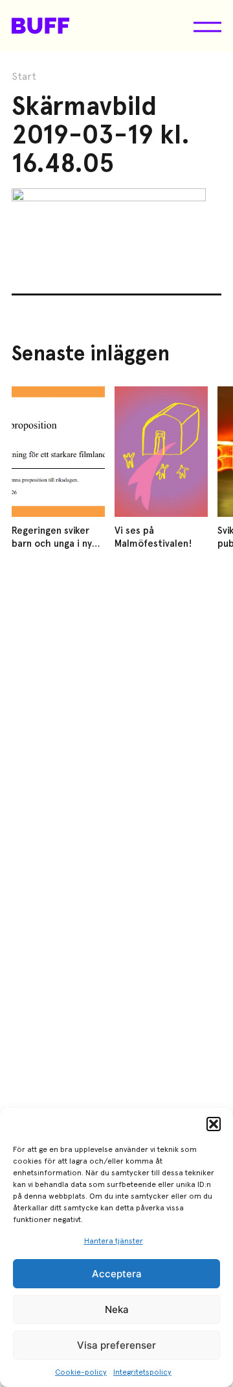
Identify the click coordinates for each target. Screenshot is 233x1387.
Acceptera (117, 1274)
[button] (213, 1124)
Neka (117, 1309)
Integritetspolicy (142, 1372)
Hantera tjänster (113, 1240)
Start (24, 76)
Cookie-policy (81, 1372)
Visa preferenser (116, 1345)
